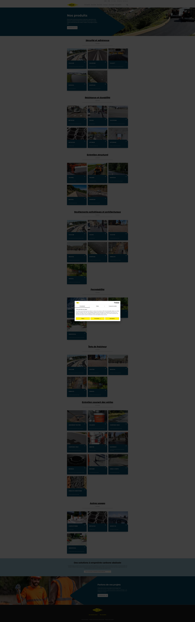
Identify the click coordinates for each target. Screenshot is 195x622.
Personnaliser (96, 318)
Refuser (83, 318)
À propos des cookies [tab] (113, 306)
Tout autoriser (112, 318)
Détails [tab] (97, 306)
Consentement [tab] (82, 306)
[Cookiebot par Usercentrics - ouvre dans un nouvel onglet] (114, 303)
